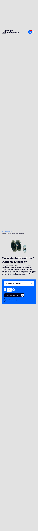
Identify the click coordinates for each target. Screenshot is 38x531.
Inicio (3, 231)
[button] (33, 32)
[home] (14, 32)
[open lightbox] (19, 246)
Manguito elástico (9, 231)
